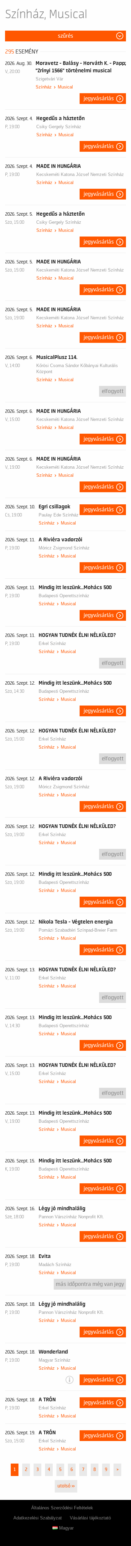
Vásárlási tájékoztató (90, 1517)
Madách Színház (55, 1264)
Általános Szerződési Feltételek (62, 1507)
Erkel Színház (52, 643)
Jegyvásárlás (99, 99)
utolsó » (66, 1486)
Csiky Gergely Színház (58, 126)
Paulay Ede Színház (59, 514)
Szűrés (65, 36)
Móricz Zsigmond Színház (64, 547)
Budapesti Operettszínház (64, 595)
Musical (65, 86)
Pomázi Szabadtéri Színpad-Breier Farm (78, 930)
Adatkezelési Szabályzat (37, 1517)
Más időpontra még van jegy (90, 1284)
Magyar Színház (55, 1360)
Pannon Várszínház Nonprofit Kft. (71, 1216)
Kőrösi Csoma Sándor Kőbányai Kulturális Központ (77, 368)
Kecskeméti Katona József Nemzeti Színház (80, 174)
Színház (44, 86)
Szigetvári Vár (49, 78)
